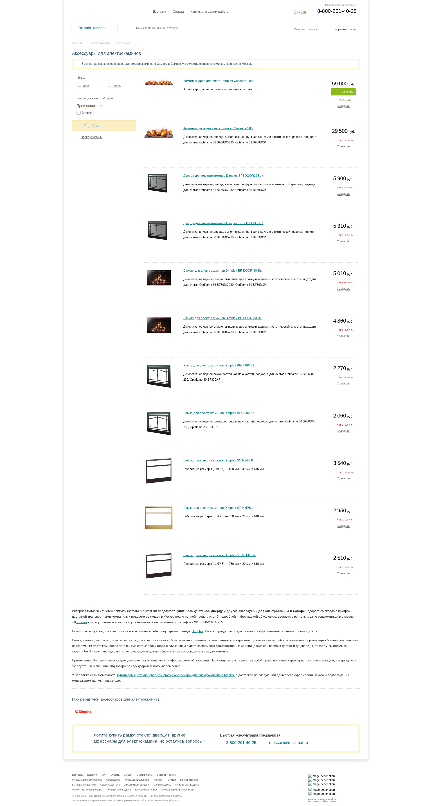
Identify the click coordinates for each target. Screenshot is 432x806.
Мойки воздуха (162, 784)
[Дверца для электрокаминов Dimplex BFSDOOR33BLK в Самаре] (158, 222)
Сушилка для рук (110, 784)
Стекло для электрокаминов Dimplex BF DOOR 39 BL (222, 270)
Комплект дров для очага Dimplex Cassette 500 (218, 128)
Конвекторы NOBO (146, 789)
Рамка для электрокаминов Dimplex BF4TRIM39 (218, 365)
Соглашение (113, 779)
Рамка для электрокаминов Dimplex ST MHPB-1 (218, 507)
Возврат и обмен (166, 774)
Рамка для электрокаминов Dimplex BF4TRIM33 (218, 413)
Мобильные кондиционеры (87, 789)
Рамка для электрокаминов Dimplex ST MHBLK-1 (219, 555)
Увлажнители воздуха (136, 784)
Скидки (128, 774)
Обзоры (158, 779)
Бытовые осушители (84, 784)
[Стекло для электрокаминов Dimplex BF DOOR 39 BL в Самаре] (158, 270)
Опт (104, 774)
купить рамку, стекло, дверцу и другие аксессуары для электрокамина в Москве (176, 675)
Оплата (178, 11)
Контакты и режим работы (210, 11)
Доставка (159, 11)
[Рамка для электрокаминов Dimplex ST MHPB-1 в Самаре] (158, 507)
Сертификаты (144, 774)
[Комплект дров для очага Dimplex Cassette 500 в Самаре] (158, 127)
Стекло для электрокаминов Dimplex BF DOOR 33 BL (222, 318)
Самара (300, 11)
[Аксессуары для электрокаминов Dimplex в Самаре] (83, 712)
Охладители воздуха (119, 789)
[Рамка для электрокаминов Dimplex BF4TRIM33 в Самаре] (158, 412)
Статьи (172, 779)
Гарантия (92, 774)
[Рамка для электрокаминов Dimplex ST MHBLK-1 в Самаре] (158, 554)
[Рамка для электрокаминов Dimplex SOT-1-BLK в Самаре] (158, 460)
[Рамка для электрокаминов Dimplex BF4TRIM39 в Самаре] (158, 365)
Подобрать (92, 125)
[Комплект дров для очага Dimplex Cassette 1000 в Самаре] (158, 80)
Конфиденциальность (137, 779)
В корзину (346, 92)
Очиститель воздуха (187, 784)
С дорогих (109, 98)
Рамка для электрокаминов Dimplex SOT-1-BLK (218, 460)
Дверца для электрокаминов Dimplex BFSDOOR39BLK (223, 175)
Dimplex (87, 112)
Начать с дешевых (87, 98)
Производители (189, 779)
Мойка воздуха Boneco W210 (177, 789)
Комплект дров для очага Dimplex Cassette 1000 (218, 81)
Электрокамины (91, 137)
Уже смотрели (304, 29)
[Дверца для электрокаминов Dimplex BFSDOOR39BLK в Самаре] (158, 175)
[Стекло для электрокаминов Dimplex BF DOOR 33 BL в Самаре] (158, 317)
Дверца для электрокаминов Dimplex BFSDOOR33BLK (223, 223)
